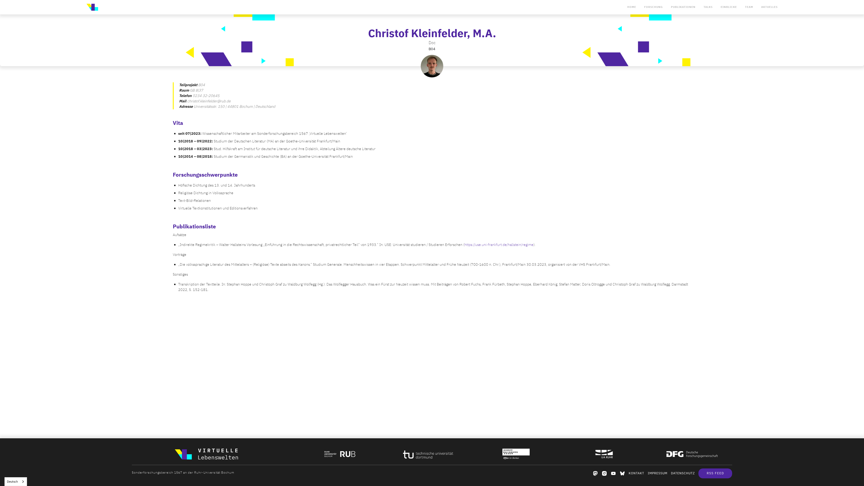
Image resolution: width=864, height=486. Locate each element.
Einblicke (729, 7)
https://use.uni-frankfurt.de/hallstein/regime (498, 245)
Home (631, 7)
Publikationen (683, 7)
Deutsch (12, 481)
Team (749, 7)
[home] (92, 7)
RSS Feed (715, 473)
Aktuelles (769, 7)
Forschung (653, 7)
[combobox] (15, 481)
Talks (708, 7)
